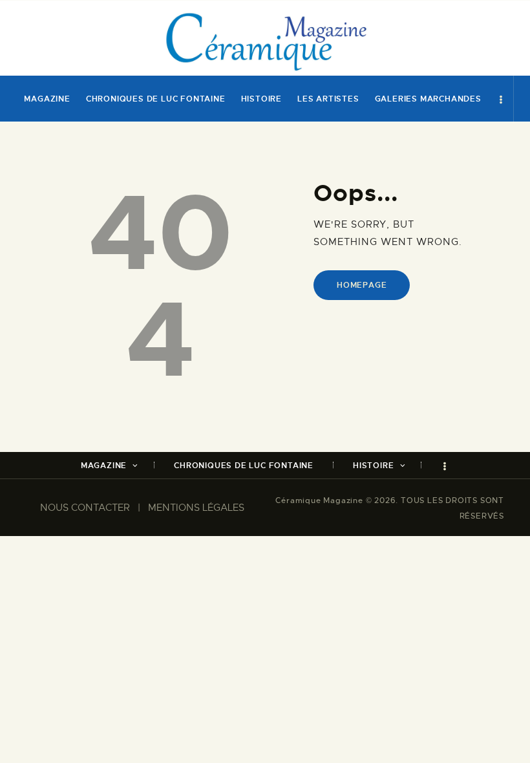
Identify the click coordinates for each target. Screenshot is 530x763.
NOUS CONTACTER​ (85, 507)
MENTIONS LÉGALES (196, 507)
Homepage (362, 285)
